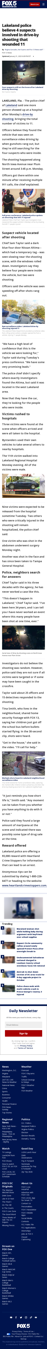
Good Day (27, 1148)
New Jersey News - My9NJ (9, 1140)
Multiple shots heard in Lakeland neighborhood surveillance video (23, 779)
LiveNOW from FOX (8, 1156)
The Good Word (9, 1214)
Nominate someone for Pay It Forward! (28, 1166)
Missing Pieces (8, 1225)
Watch (6, 1148)
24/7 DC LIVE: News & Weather (9, 1080)
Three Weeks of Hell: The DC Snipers (9, 1219)
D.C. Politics (26, 1123)
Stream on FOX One (8, 1248)
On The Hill (6, 1205)
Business (6, 1094)
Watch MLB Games (7, 1265)
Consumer (6, 1097)
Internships (26, 1231)
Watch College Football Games (9, 1259)
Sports (5, 1091)
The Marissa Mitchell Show (8, 1191)
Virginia (5, 1073)
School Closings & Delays (28, 1080)
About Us (26, 1183)
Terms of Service (25, 1048)
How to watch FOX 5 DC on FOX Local (9, 1166)
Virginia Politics (27, 1129)
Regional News (7, 1121)
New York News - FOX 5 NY (9, 1127)
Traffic (24, 1076)
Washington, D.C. (9, 1070)
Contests (25, 1221)
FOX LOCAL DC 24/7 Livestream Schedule (9, 1174)
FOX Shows (7, 1161)
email (36, 1317)
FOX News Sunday (6, 1108)
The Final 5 (6, 1202)
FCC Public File (27, 1224)
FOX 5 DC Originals (7, 1185)
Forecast (25, 1070)
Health (5, 1101)
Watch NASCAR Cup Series (8, 1270)
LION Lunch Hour (28, 1152)
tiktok (31, 1317)
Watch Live (35, 4)
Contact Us (26, 1203)
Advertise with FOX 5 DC (27, 1193)
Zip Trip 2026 (27, 1172)
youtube (11, 1317)
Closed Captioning (25, 1238)
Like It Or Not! (8, 1198)
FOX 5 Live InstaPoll (25, 1188)
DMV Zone (6, 1195)
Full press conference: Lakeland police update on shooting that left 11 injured (22, 216)
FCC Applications (28, 1227)
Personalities (26, 1206)
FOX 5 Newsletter (28, 1209)
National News (8, 1085)
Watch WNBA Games (8, 1297)
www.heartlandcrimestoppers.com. (24, 885)
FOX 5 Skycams (27, 1073)
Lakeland (11, 105)
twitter (21, 1317)
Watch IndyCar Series (8, 1276)
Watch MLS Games (7, 1302)
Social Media (26, 1218)
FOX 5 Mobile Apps (27, 1214)
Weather (26, 1066)
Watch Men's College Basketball (7, 1282)
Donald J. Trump (28, 1138)
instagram (26, 1317)
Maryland (6, 1076)
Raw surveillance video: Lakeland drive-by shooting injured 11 (20, 327)
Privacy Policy (26, 1045)
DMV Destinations (26, 1156)
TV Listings (6, 1152)
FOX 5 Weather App (27, 1086)
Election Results (28, 1135)
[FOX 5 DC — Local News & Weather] (9, 4)
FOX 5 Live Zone (9, 1211)
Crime (4, 1088)
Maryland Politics (28, 1126)
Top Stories (7, 1112)
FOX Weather (27, 1090)
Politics (25, 1119)
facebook (16, 1317)
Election (24, 1132)
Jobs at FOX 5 (27, 1234)
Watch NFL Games (6, 1254)
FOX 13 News (7, 53)
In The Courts (8, 1208)
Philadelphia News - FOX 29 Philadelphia (8, 1134)
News (5, 1066)
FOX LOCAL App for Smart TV (28, 1199)
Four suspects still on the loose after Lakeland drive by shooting (22, 88)
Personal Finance (9, 1104)
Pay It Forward (27, 1161)
